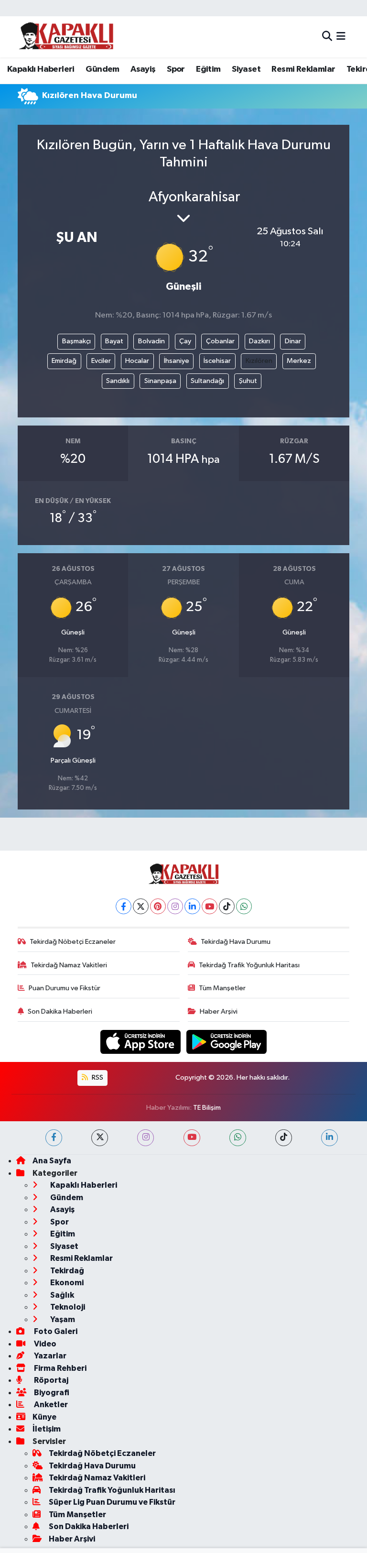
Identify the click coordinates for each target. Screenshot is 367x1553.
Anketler (50, 1404)
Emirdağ (64, 360)
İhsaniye (176, 360)
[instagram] (145, 1137)
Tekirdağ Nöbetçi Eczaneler (73, 941)
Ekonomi (66, 1283)
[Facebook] (123, 906)
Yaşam (62, 1319)
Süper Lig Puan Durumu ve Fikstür (112, 1502)
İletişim (46, 1429)
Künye (44, 1417)
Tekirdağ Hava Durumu (235, 941)
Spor (176, 69)
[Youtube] (209, 906)
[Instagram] (175, 906)
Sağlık (61, 1295)
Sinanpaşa (160, 380)
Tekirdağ (66, 1271)
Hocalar (137, 360)
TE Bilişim (207, 1107)
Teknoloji (67, 1307)
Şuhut (248, 380)
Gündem (102, 69)
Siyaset (246, 69)
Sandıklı (118, 380)
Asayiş (142, 69)
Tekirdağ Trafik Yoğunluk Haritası (249, 965)
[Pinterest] (158, 906)
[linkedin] (329, 1137)
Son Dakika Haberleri (60, 1011)
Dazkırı (259, 341)
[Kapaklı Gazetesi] (66, 36)
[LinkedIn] (192, 906)
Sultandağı (207, 380)
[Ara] (327, 37)
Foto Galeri (54, 1331)
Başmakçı (76, 341)
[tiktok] (283, 1137)
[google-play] (226, 1042)
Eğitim (208, 69)
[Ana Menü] (340, 37)
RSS (96, 1077)
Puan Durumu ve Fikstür (64, 988)
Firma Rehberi (59, 1368)
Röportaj (50, 1380)
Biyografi (50, 1393)
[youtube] (192, 1137)
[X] (141, 906)
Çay (185, 341)
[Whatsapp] (244, 906)
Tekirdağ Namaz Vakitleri (69, 965)
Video (44, 1344)
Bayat (114, 341)
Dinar (293, 341)
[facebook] (53, 1137)
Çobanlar (220, 341)
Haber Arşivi (218, 1011)
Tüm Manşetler (222, 988)
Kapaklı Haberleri (41, 69)
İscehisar (217, 360)
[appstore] (141, 1042)
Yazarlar (49, 1356)
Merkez (299, 360)
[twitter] (99, 1137)
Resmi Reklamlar (303, 69)
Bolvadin (151, 341)
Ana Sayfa (51, 1161)
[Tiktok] (227, 906)
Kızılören (259, 360)
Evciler (101, 360)
